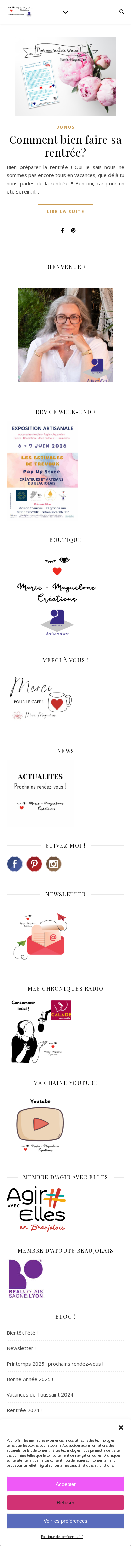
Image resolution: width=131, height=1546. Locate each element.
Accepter (66, 1484)
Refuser (65, 1502)
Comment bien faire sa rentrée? (65, 145)
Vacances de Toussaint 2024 (40, 1394)
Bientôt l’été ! (22, 1332)
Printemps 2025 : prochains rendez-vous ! (55, 1363)
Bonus (65, 127)
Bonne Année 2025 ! (30, 1379)
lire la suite (65, 211)
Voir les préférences (65, 1521)
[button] (121, 1427)
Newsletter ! (21, 1348)
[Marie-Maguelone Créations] (20, 11)
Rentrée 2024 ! (24, 1410)
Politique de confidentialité (62, 1536)
